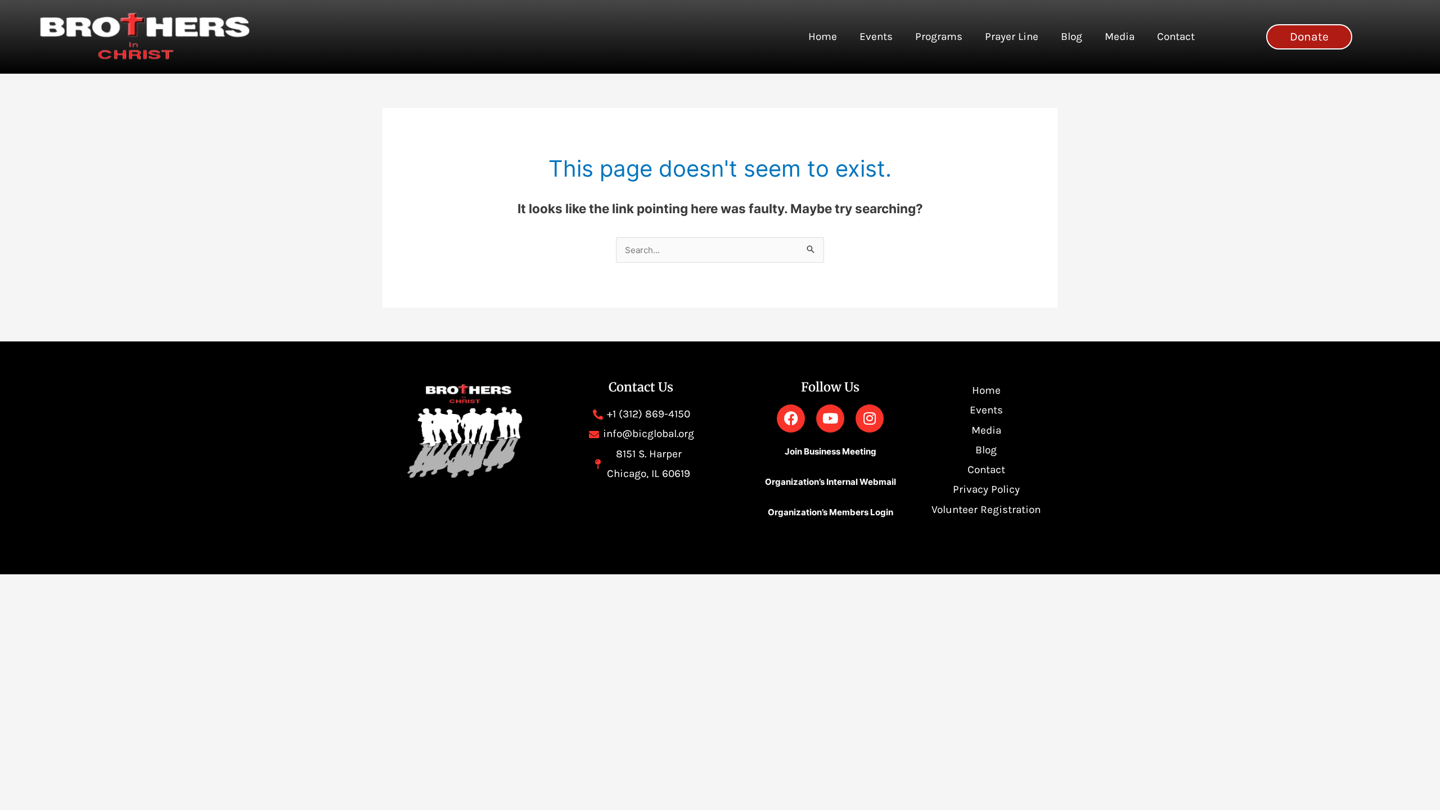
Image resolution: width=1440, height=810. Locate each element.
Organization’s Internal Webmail (830, 481)
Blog (1071, 36)
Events (876, 36)
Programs (938, 36)
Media (1120, 36)
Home (822, 36)
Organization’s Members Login (830, 512)
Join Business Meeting (830, 451)
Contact (1176, 36)
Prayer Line (1011, 36)
